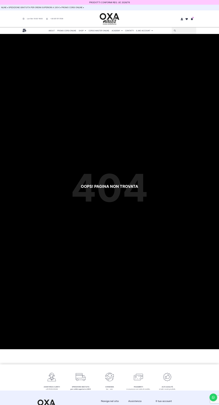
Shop (81, 30)
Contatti (129, 30)
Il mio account (143, 30)
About (52, 30)
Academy (116, 30)
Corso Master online (99, 30)
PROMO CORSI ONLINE (66, 30)
